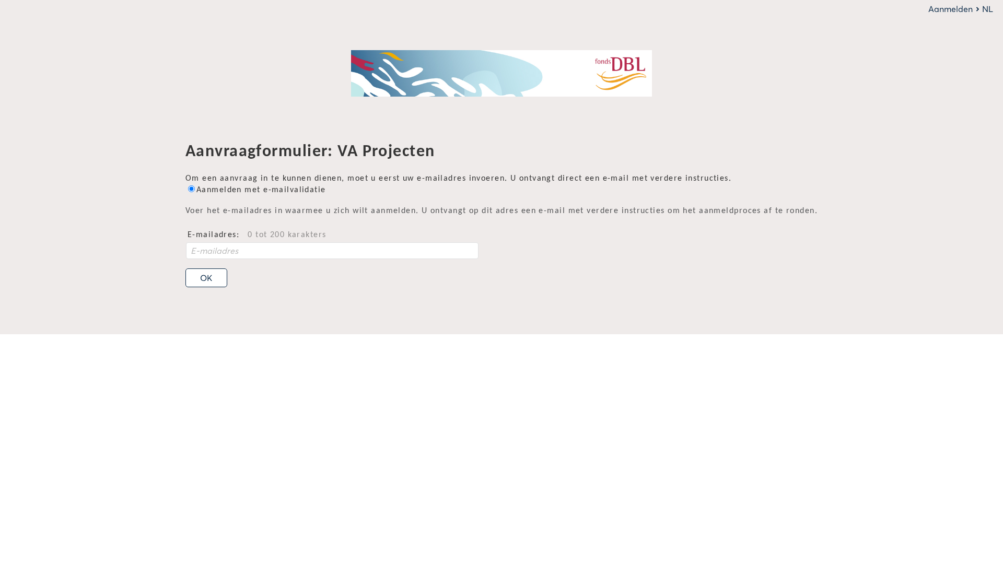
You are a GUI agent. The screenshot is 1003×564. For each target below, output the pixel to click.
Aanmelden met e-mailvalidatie (261, 190)
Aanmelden (950, 9)
